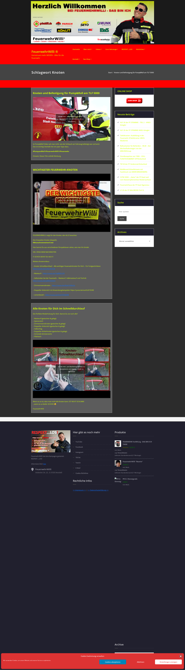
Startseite (76, 49)
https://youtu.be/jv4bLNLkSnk (44, 269)
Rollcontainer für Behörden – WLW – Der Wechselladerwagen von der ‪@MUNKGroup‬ (135, 148)
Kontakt (75, 59)
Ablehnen (140, 662)
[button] (181, 656)
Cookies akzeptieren (112, 662)
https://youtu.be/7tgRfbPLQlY (54, 273)
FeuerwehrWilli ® (44, 51)
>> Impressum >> (79, 490)
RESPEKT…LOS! (127, 49)
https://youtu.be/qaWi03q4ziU (44, 281)
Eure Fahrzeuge (111, 49)
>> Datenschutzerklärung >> (98, 490)
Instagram (79, 452)
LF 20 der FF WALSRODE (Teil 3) (132, 190)
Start (110, 72)
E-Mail (78, 468)
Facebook (79, 447)
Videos (98, 49)
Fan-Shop (86, 59)
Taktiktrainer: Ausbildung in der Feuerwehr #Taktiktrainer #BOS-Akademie (132, 138)
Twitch (78, 463)
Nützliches (140, 49)
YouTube (79, 442)
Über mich (87, 49)
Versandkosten (122, 453)
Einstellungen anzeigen (168, 662)
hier (44, 464)
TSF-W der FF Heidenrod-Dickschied (133, 164)
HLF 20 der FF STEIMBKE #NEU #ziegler (135, 130)
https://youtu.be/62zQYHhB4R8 (57, 295)
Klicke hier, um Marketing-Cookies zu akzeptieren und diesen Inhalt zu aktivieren (71, 118)
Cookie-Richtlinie (82, 473)
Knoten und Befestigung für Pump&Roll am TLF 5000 (134, 72)
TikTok (78, 457)
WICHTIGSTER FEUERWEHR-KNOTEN (55, 169)
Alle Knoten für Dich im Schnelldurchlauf (59, 308)
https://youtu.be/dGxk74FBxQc (63, 285)
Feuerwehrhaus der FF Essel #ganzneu (134, 185)
